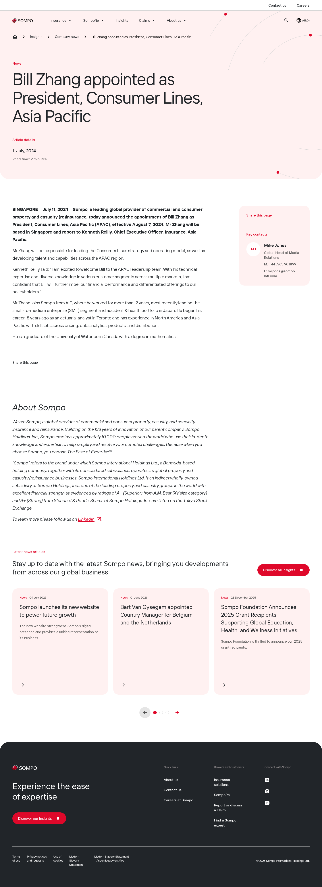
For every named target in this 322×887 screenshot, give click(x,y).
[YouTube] (267, 803)
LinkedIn (86, 519)
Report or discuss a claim (228, 807)
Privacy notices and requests (37, 858)
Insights (122, 20)
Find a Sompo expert (225, 822)
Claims (144, 20)
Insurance (58, 20)
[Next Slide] (177, 712)
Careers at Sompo (178, 800)
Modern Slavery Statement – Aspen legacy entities (111, 858)
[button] (155, 712)
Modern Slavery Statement (76, 860)
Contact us (277, 5)
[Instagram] (267, 791)
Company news (67, 36)
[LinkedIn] (267, 780)
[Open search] (286, 20)
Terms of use (16, 858)
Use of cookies (58, 858)
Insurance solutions (222, 782)
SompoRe (91, 20)
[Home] (15, 36)
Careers (303, 5)
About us (174, 20)
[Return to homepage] (22, 20)
